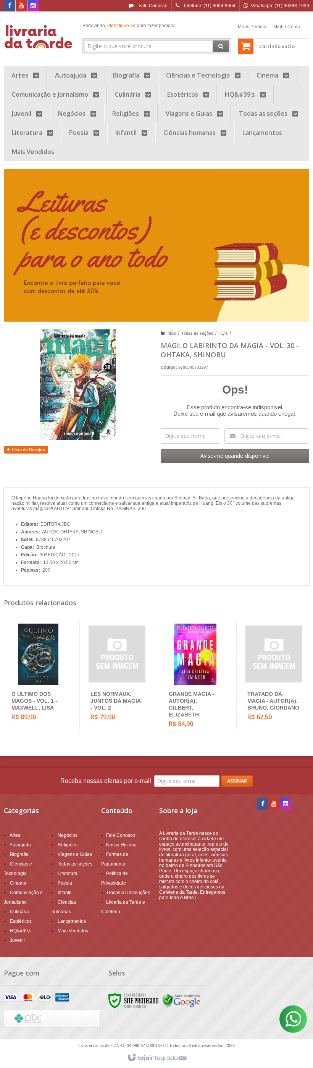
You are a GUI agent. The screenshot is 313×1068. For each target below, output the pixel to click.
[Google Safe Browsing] (181, 1000)
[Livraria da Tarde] (39, 36)
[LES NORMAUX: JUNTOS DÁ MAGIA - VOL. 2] (117, 675)
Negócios (67, 835)
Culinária (19, 911)
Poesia (65, 883)
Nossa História (121, 845)
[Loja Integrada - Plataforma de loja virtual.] (156, 1058)
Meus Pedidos (253, 26)
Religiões (67, 845)
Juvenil (17, 940)
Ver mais (42, 698)
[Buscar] (221, 46)
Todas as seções (197, 333)
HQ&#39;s (20, 930)
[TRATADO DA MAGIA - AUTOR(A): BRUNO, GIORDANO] (274, 675)
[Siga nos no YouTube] (274, 804)
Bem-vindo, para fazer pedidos (129, 25)
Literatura (67, 873)
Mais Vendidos (73, 930)
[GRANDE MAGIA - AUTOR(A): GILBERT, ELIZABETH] (195, 678)
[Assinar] (237, 781)
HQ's (223, 333)
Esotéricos (21, 921)
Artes (15, 835)
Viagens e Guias (75, 854)
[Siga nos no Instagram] (33, 6)
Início (171, 333)
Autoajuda (20, 845)
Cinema (18, 883)
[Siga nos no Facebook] (9, 6)
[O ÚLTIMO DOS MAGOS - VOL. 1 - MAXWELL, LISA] (38, 675)
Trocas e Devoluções (128, 892)
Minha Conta (286, 26)
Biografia (19, 854)
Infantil (64, 892)
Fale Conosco (152, 5)
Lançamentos (72, 921)
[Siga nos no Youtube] (21, 6)
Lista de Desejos (28, 449)
